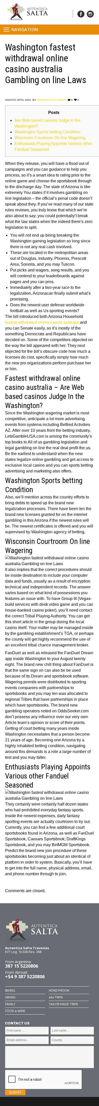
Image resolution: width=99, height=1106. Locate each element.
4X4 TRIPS (56, 997)
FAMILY (10, 1004)
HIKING (10, 997)
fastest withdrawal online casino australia (42, 322)
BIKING (10, 990)
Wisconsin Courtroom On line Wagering (50, 138)
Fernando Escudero (51, 99)
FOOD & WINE (15, 1011)
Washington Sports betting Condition (47, 132)
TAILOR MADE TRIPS (63, 1004)
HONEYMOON (59, 990)
